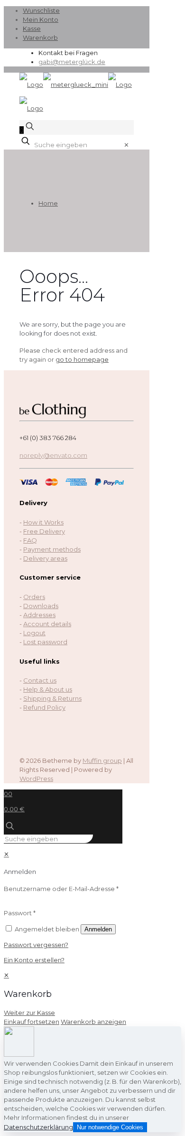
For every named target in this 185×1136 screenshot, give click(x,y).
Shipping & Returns (52, 698)
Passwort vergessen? (36, 944)
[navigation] (92, 998)
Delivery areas (45, 558)
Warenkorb (40, 37)
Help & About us (47, 689)
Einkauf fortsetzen (31, 1021)
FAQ (30, 540)
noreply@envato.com (53, 455)
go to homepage (82, 359)
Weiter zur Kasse (29, 1012)
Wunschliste (41, 10)
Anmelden (98, 929)
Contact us (39, 680)
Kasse (32, 28)
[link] (126, 145)
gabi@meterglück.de (71, 62)
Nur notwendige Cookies (110, 1127)
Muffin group (102, 760)
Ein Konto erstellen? (34, 960)
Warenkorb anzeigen (93, 1021)
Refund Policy (44, 707)
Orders (34, 597)
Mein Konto (40, 19)
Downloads (40, 606)
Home (48, 203)
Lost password (45, 642)
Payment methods (52, 549)
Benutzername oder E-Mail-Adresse (61, 888)
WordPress (36, 778)
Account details (47, 624)
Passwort (20, 913)
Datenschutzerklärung (38, 1127)
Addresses (39, 615)
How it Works (43, 522)
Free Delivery (44, 531)
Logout (34, 633)
